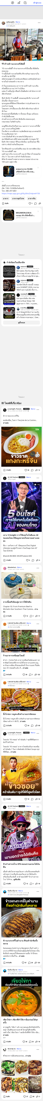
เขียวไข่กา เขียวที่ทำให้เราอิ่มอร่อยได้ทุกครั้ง (20, 1021)
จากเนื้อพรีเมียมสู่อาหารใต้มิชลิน (17, 602)
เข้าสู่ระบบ (37, 3)
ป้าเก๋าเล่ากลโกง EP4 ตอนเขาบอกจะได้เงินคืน (21, 865)
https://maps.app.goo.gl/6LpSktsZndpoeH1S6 (21, 193)
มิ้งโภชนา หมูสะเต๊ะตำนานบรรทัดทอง (19, 714)
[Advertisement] (21, 12)
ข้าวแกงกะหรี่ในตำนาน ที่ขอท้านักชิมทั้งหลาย (20, 942)
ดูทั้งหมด (21, 322)
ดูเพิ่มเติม (17, 879)
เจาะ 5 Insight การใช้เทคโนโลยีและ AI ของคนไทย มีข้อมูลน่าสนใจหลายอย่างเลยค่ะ (21, 538)
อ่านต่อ (6, 423)
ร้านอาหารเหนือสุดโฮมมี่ (13, 655)
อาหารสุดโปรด (18, 198)
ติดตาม (18, 22)
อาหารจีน (32, 198)
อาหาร (5, 198)
